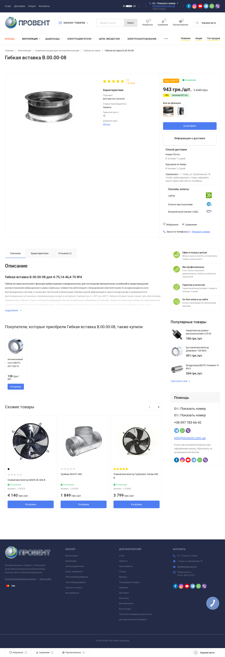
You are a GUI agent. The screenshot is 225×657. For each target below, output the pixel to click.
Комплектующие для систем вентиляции (57, 50)
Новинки (123, 587)
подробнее (12, 310)
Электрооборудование (76, 577)
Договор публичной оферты (133, 619)
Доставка (124, 593)
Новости (123, 561)
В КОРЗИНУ (189, 126)
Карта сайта (45, 579)
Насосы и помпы (74, 587)
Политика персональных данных (20, 579)
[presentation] (149, 407)
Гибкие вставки (92, 50)
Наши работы (126, 566)
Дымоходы (71, 561)
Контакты (124, 598)
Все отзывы (125, 609)
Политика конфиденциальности (135, 614)
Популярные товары (129, 582)
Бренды (123, 577)
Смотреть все (179, 381)
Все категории (126, 603)
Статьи (122, 571)
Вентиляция (24, 50)
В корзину (15, 386)
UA (134, 6)
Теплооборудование (75, 582)
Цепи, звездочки (74, 571)
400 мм (106, 124)
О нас (122, 555)
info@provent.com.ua (164, 6)
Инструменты (72, 593)
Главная (9, 50)
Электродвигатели (74, 566)
